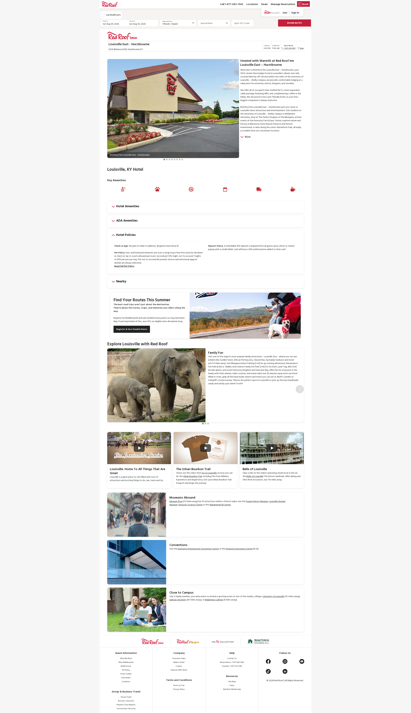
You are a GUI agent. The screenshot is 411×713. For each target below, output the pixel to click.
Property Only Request (126, 704)
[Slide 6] (177, 159)
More (248, 137)
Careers (179, 666)
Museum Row (175, 501)
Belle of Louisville (254, 476)
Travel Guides (126, 674)
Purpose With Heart (179, 670)
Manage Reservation (283, 4)
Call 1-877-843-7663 (231, 4)
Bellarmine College (214, 600)
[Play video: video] (139, 448)
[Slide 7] (179, 159)
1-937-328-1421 (289, 48)
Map (302, 48)
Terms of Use (178, 685)
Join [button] (285, 13)
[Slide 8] (182, 159)
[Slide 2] (167, 159)
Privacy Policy (179, 689)
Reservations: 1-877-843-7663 (232, 662)
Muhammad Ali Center (220, 505)
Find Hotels (126, 677)
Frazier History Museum (257, 501)
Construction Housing (126, 708)
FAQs (232, 685)
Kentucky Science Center (190, 505)
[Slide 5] (174, 159)
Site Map (232, 681)
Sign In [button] (295, 13)
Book (305, 4)
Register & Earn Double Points (131, 329)
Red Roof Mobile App (232, 689)
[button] (111, 113)
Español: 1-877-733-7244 (232, 666)
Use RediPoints (113, 15)
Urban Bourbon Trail (192, 476)
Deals (264, 4)
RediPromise (126, 666)
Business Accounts (126, 701)
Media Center (179, 662)
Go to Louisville (209, 473)
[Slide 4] (172, 159)
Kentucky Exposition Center (239, 549)
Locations (252, 4)
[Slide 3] (169, 159)
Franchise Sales (179, 658)
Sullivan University (177, 600)
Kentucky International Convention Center (198, 549)
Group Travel (126, 697)
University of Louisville (273, 596)
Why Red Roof (126, 658)
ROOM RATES (294, 23)
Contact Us (232, 658)
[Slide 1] (164, 159)
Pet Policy (126, 670)
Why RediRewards (126, 662)
